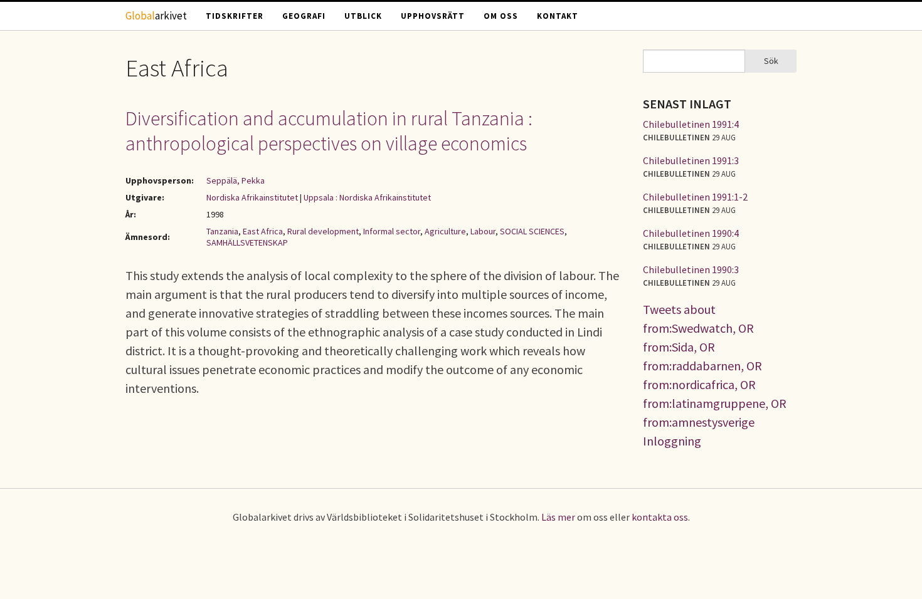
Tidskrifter (234, 16)
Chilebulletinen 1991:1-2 (695, 196)
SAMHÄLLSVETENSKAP (247, 242)
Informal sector (391, 231)
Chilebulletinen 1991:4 (691, 124)
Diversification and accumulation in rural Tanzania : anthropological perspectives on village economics (329, 131)
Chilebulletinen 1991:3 (691, 160)
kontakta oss (660, 517)
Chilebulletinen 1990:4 (691, 233)
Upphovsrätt (433, 16)
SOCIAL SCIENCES (532, 231)
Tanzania (222, 231)
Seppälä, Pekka (235, 180)
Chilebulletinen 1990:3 (691, 269)
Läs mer (558, 517)
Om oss (501, 16)
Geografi (304, 16)
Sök (771, 60)
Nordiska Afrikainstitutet (252, 197)
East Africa (263, 231)
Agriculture (445, 231)
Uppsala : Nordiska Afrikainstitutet (367, 197)
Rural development (323, 231)
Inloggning (672, 441)
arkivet (156, 16)
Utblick (363, 16)
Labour (482, 231)
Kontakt (557, 16)
